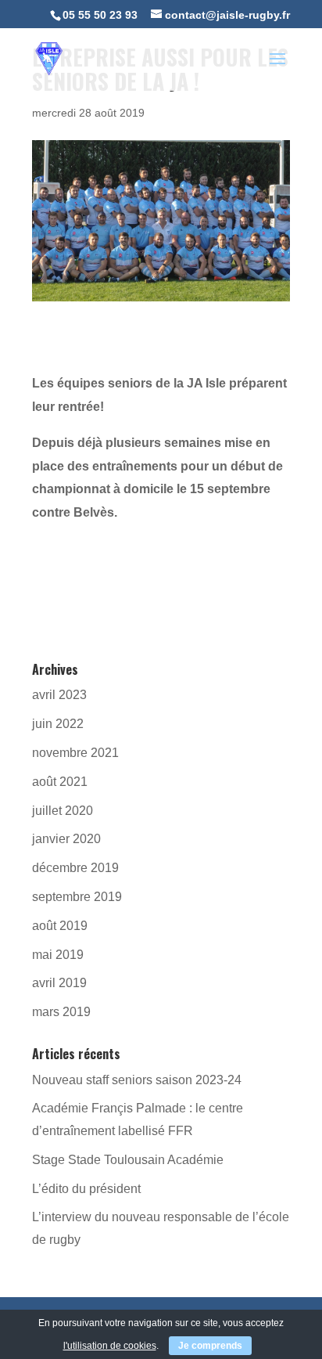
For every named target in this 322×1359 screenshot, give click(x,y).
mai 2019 (58, 954)
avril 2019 (59, 983)
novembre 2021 (75, 752)
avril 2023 (59, 694)
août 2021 (60, 781)
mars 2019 (61, 1011)
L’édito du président (86, 1188)
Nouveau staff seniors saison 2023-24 (137, 1080)
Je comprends (210, 1345)
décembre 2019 (75, 867)
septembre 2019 (77, 896)
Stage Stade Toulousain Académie (128, 1159)
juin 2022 (58, 723)
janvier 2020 (66, 838)
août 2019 (60, 925)
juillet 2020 (62, 810)
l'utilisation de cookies (109, 1345)
